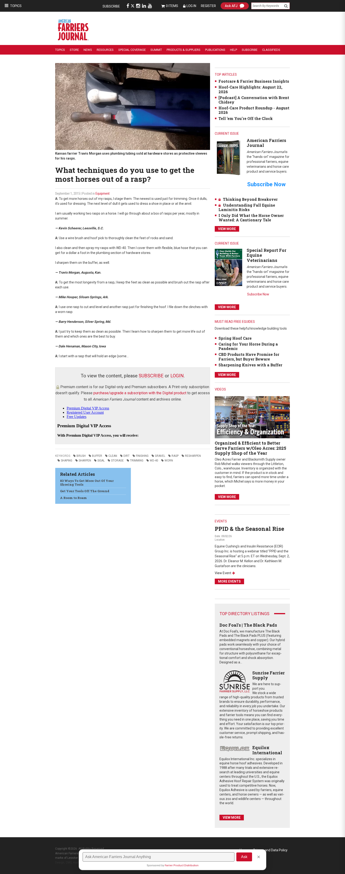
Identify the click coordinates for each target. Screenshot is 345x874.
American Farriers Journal (266, 143)
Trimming (136, 460)
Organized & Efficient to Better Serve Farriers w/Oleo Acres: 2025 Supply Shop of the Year (250, 448)
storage (117, 460)
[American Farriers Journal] (228, 157)
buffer (97, 455)
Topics (16, 6)
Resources (105, 50)
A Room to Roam (73, 498)
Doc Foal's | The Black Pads (248, 625)
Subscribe (111, 6)
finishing (142, 455)
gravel (160, 455)
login (177, 376)
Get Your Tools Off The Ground (84, 491)
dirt (126, 455)
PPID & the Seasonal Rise (249, 528)
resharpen (193, 455)
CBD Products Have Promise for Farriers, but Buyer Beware (248, 356)
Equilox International (267, 750)
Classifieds (271, 50)
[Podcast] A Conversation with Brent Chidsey (253, 99)
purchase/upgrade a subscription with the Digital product (139, 393)
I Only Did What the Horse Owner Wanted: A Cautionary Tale (251, 217)
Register (208, 6)
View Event (223, 573)
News (88, 50)
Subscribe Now (258, 294)
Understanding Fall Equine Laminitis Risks (246, 207)
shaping (66, 460)
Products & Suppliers (183, 50)
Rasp (175, 455)
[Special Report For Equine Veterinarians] (228, 267)
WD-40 (154, 460)
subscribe (151, 376)
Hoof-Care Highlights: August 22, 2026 (250, 89)
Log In (191, 6)
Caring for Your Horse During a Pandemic (248, 346)
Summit (156, 50)
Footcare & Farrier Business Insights (253, 81)
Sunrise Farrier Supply (268, 675)
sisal (101, 460)
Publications (215, 50)
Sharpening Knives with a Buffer (250, 364)
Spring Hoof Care (235, 338)
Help (233, 50)
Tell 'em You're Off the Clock (245, 118)
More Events (229, 581)
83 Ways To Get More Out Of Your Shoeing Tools (87, 483)
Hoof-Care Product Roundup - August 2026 (253, 110)
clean (112, 455)
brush (81, 455)
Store (74, 50)
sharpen (85, 460)
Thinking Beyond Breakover (250, 199)
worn (169, 460)
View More (227, 229)
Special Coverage (132, 50)
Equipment (103, 193)
